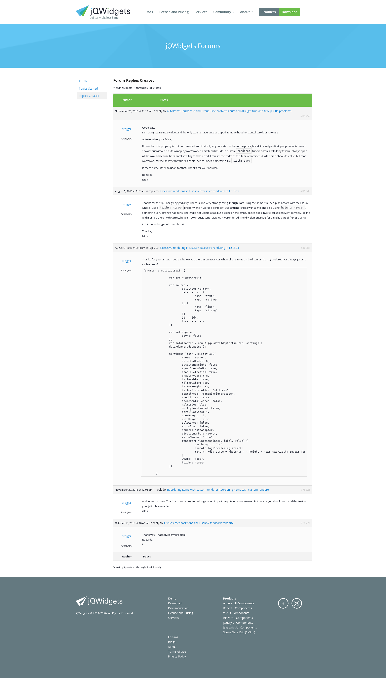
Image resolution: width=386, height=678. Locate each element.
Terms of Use (177, 651)
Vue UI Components (236, 613)
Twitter (297, 603)
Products (269, 12)
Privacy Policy (177, 656)
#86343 (305, 191)
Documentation (178, 608)
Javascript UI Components (240, 627)
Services (200, 12)
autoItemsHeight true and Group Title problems (198, 111)
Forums (173, 637)
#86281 (305, 248)
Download (289, 12)
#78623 (305, 489)
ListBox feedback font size (181, 523)
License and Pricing (174, 12)
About (245, 12)
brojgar (126, 129)
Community (222, 12)
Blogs (172, 642)
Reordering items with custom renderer (192, 489)
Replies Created (89, 96)
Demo (172, 598)
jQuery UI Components (238, 622)
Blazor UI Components (238, 618)
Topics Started (88, 88)
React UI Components (237, 608)
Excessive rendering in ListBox (179, 191)
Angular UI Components (238, 603)
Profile (83, 81)
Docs (149, 12)
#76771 (305, 523)
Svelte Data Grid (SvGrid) (239, 632)
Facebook (283, 603)
